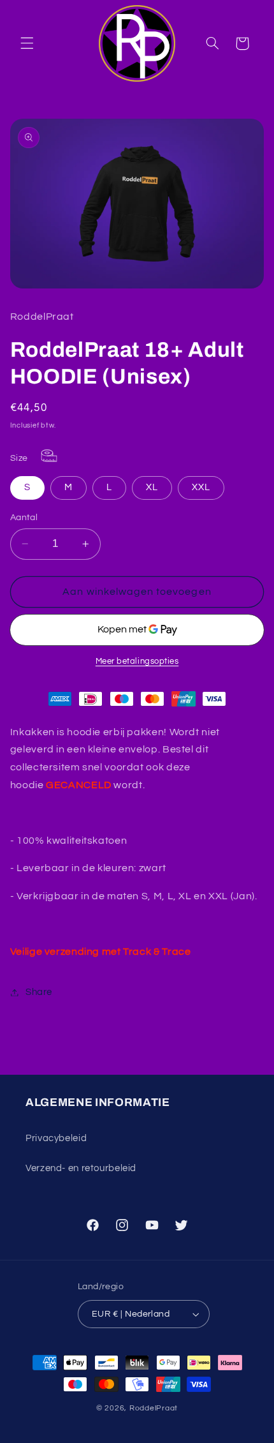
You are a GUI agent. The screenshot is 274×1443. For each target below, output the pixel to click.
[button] (26, 43)
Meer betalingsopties (137, 661)
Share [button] (38, 992)
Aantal (24, 517)
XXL (201, 487)
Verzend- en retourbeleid (80, 1168)
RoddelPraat (153, 1408)
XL (152, 487)
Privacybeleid (56, 1138)
